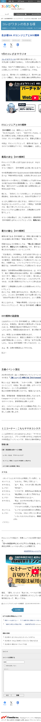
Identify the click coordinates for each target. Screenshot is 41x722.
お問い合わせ (25, 720)
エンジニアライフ (13, 7)
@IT (2, 18)
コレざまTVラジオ (9, 59)
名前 (5, 662)
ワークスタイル (26, 40)
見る (11, 47)
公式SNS (11, 720)
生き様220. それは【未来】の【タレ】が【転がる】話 (21, 641)
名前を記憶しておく (11, 665)
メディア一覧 (5, 720)
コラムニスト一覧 (21, 14)
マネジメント (6, 40)
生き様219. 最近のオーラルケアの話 (16, 644)
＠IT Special (21, 1)
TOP (3, 1)
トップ (7, 14)
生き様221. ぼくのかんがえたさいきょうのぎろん (20, 637)
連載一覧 (11, 1)
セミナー (30, 1)
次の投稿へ (18, 610)
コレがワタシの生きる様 (30, 18)
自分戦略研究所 (9, 18)
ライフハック (16, 40)
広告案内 (17, 720)
